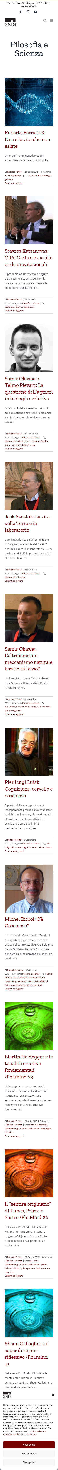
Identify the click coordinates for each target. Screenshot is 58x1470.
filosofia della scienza (23, 441)
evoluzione (10, 706)
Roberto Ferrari (14, 171)
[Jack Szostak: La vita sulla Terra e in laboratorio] (29, 486)
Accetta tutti (29, 1444)
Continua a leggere (14, 183)
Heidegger (46, 1128)
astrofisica (10, 306)
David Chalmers (20, 977)
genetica (9, 179)
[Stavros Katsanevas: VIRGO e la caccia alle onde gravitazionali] (29, 220)
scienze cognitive (13, 444)
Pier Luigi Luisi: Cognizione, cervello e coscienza (29, 788)
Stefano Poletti (14, 839)
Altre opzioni (29, 1462)
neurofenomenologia (15, 985)
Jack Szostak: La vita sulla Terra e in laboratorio (27, 523)
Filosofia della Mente (30, 1128)
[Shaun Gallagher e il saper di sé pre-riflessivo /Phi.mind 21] (29, 1313)
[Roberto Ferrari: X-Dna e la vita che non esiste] (29, 102)
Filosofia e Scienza (13, 175)
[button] (53, 1395)
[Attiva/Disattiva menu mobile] (51, 20)
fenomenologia (12, 1128)
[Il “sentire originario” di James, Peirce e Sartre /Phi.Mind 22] (29, 1173)
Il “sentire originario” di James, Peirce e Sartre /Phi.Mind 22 (28, 1210)
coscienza (33, 1260)
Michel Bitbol (41, 981)
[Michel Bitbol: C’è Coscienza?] (29, 889)
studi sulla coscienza (42, 847)
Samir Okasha (41, 441)
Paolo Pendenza (15, 970)
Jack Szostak (19, 577)
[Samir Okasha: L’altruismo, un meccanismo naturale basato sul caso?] (29, 618)
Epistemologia (44, 175)
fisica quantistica (37, 977)
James (44, 1264)
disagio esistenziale (38, 1124)
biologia (33, 175)
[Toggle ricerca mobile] (45, 20)
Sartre (39, 1268)
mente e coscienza (25, 981)
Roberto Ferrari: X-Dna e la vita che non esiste (27, 139)
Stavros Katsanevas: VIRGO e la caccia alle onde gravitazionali (28, 257)
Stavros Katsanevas (25, 306)
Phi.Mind (9, 1132)
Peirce (8, 1268)
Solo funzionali (29, 1453)
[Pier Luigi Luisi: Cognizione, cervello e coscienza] (29, 752)
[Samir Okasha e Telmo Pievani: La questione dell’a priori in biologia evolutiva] (29, 348)
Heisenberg (10, 981)
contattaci (31, 1434)
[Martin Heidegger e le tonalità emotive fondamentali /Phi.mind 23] (29, 1026)
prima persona (28, 1268)
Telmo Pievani (28, 444)
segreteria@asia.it (29, 5)
